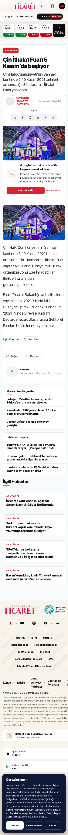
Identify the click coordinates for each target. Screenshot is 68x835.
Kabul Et (14, 825)
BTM (34, 637)
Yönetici (25, 369)
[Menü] (7, 6)
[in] (57, 623)
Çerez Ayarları (34, 825)
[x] (11, 623)
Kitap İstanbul (19, 645)
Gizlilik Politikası (14, 816)
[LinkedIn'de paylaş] (38, 117)
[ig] (34, 623)
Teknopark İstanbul (45, 645)
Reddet (53, 825)
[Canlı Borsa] (62, 6)
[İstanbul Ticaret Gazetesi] (26, 6)
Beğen (14, 356)
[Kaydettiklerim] (52, 6)
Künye (7, 682)
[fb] (46, 623)
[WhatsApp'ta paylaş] (30, 117)
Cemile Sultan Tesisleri (28, 659)
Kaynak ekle (25, 190)
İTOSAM (45, 652)
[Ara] (42, 6)
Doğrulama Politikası (54, 682)
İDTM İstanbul (26, 652)
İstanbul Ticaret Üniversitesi (34, 666)
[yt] (22, 623)
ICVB (50, 659)
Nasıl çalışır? (53, 190)
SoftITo (47, 637)
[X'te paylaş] (14, 117)
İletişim (21, 682)
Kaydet (34, 356)
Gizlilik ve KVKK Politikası (36, 682)
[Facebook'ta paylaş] (22, 117)
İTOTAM (21, 637)
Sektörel (11, 50)
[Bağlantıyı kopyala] (53, 117)
